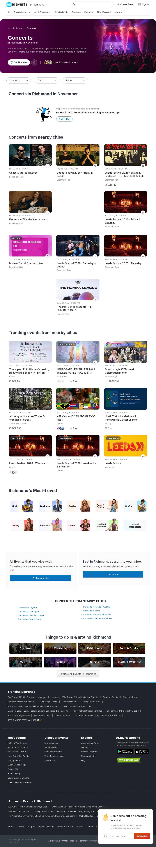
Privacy (79, 826)
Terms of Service (65, 826)
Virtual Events (50, 747)
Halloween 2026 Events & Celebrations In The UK (75, 697)
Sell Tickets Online (17, 751)
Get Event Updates (53, 751)
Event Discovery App (54, 756)
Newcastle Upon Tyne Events (22, 701)
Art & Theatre (41, 12)
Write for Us (50, 760)
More (117, 12)
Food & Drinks (61, 12)
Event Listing (14, 773)
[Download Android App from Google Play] (125, 751)
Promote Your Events (18, 747)
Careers (20, 826)
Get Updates (20, 62)
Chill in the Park (62, 715)
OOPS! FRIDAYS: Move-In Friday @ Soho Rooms (30, 811)
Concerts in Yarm (91, 610)
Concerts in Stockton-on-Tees (97, 618)
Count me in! (113, 574)
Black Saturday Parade (19, 715)
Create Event (127, 4)
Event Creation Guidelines (20, 782)
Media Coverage (46, 826)
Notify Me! (64, 119)
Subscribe (142, 836)
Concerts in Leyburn (27, 607)
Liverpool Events (70, 701)
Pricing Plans (14, 760)
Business (76, 12)
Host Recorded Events (18, 756)
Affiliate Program (89, 751)
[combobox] (18, 80)
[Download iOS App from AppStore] (142, 751)
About (11, 826)
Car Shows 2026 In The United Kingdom (27, 697)
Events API (13, 769)
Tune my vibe (42, 578)
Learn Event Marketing (18, 778)
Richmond (38, 4)
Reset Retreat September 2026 (87, 711)
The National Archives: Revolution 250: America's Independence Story (41, 816)
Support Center (88, 756)
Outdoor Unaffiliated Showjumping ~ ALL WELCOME (82, 811)
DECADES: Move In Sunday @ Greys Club (27, 806)
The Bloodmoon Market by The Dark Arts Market (97, 715)
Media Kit (85, 747)
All (9, 12)
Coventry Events (131, 697)
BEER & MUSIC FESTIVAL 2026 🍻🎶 (25, 720)
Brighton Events (111, 697)
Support (31, 826)
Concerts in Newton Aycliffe (96, 607)
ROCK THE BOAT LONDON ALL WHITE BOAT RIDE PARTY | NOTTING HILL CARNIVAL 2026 (50, 706)
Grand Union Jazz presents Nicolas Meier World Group (77, 806)
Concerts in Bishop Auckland (97, 614)
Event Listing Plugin (90, 743)
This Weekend (104, 12)
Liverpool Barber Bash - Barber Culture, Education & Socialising (38, 711)
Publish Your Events (17, 743)
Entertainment (21, 12)
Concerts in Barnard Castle (31, 615)
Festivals (88, 12)
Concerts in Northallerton (30, 619)
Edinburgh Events (49, 701)
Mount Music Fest (42, 715)
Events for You (51, 743)
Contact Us (92, 826)
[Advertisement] (77, 209)
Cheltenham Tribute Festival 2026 (123, 711)
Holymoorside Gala (92, 701)
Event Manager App (17, 764)
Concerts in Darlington (28, 611)
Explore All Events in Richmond (78, 673)
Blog (83, 760)
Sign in (145, 4)
